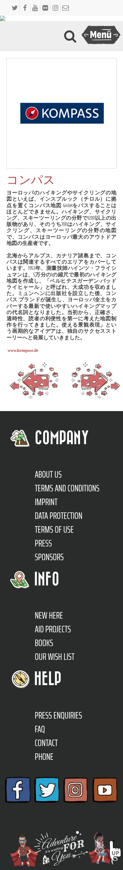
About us (48, 474)
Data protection (58, 516)
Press (43, 543)
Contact (46, 743)
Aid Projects (53, 629)
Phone (44, 756)
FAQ (40, 729)
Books (44, 643)
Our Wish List (54, 656)
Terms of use (54, 529)
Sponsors (49, 557)
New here (49, 615)
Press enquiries (58, 715)
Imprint (46, 502)
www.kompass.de (23, 350)
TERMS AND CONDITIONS (67, 488)
